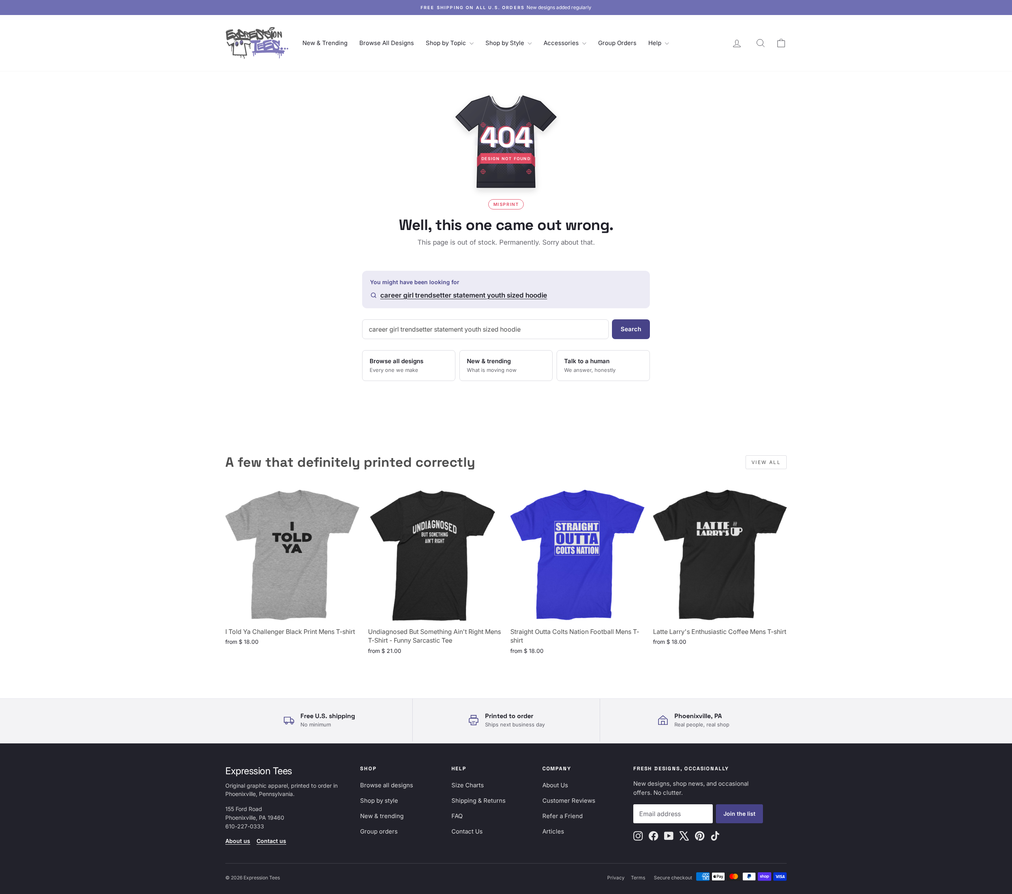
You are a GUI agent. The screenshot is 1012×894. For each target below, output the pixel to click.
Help (655, 43)
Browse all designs (386, 785)
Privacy (616, 878)
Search (631, 329)
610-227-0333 (244, 826)
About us (237, 840)
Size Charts (467, 785)
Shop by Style (505, 43)
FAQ (457, 816)
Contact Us (467, 831)
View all (766, 462)
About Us (555, 785)
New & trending (382, 816)
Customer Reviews (568, 800)
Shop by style (379, 800)
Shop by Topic (447, 43)
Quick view (292, 614)
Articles (553, 831)
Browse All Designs (386, 43)
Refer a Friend (562, 816)
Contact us (271, 840)
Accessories (562, 43)
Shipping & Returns (478, 800)
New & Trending (324, 43)
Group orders (379, 831)
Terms (638, 878)
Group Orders (617, 43)
